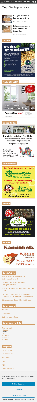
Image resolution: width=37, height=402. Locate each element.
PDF (3, 365)
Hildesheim (6, 330)
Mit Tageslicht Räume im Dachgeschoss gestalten (21, 16)
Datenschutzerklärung (20, 399)
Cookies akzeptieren (18, 384)
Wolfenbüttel (6, 339)
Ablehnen (18, 389)
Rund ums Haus (8, 369)
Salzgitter (5, 335)
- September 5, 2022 (21, 34)
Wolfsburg (5, 337)
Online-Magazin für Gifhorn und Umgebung (18, 2)
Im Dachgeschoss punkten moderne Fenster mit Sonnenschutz (21, 28)
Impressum (30, 399)
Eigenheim (6, 357)
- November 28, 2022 (21, 21)
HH (14, 21)
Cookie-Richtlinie (8, 399)
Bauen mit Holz (7, 354)
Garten (4, 361)
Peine (4, 334)
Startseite (5, 309)
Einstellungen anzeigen (18, 395)
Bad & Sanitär (7, 350)
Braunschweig (7, 328)
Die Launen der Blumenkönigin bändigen (17, 300)
